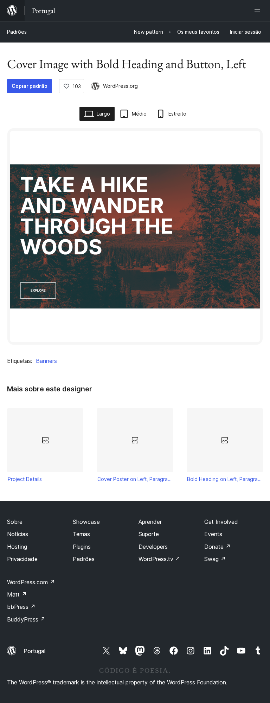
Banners (46, 360)
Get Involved (221, 521)
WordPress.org (120, 86)
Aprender (150, 521)
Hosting (17, 546)
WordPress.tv (159, 558)
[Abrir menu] (259, 10)
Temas (81, 534)
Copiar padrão (29, 86)
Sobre (14, 521)
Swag (215, 558)
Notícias (17, 534)
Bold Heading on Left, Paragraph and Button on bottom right (224, 479)
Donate (217, 546)
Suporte (149, 534)
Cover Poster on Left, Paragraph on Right (135, 479)
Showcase (86, 521)
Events (213, 534)
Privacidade (22, 558)
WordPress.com (31, 582)
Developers (153, 546)
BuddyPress (26, 619)
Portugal (34, 651)
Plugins (82, 546)
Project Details (25, 479)
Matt (17, 594)
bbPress (21, 606)
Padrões (17, 32)
